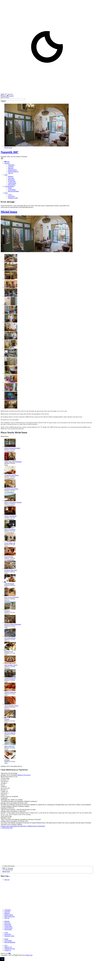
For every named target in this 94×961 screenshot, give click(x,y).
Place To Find (5, 97)
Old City (10, 173)
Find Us (4, 96)
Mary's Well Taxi (9, 746)
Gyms (10, 194)
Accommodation (9, 186)
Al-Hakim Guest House (11, 489)
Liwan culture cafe (9, 543)
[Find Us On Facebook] (8, 953)
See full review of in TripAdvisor (31, 826)
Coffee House (12, 183)
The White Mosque (10, 638)
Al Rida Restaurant (10, 678)
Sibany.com (29, 955)
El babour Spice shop (10, 570)
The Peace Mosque (10, 733)
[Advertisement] (47, 895)
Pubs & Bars (11, 184)
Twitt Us (11, 96)
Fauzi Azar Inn (8, 556)
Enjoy (6, 193)
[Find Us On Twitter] (10, 953)
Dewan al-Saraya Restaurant (12, 624)
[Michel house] (10, 261)
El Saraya (7, 611)
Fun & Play (11, 196)
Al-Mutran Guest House (11, 475)
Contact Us (7, 950)
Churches (11, 166)
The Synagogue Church (11, 705)
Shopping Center (13, 198)
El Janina (7, 760)
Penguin (6, 719)
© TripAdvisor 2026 (7, 827)
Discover (7, 163)
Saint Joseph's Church (10, 665)
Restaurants (11, 179)
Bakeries (10, 176)
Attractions (11, 165)
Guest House (12, 189)
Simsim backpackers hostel (12, 448)
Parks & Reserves (13, 171)
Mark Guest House (9, 529)
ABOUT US (8, 947)
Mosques (10, 168)
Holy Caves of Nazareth (11, 597)
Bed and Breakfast (13, 191)
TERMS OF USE (9, 948)
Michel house (8, 147)
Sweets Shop (12, 181)
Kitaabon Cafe (8, 651)
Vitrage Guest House (10, 516)
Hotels (10, 188)
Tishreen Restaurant (10, 692)
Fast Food (11, 178)
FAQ (5, 945)
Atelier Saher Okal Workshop (13, 461)
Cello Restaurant (9, 583)
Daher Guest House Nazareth (12, 502)
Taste (5, 175)
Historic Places (12, 170)
